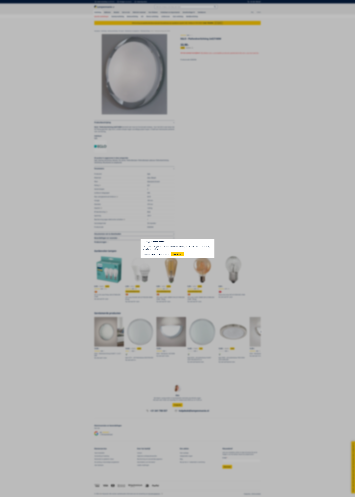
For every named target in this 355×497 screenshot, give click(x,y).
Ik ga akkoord (177, 254)
